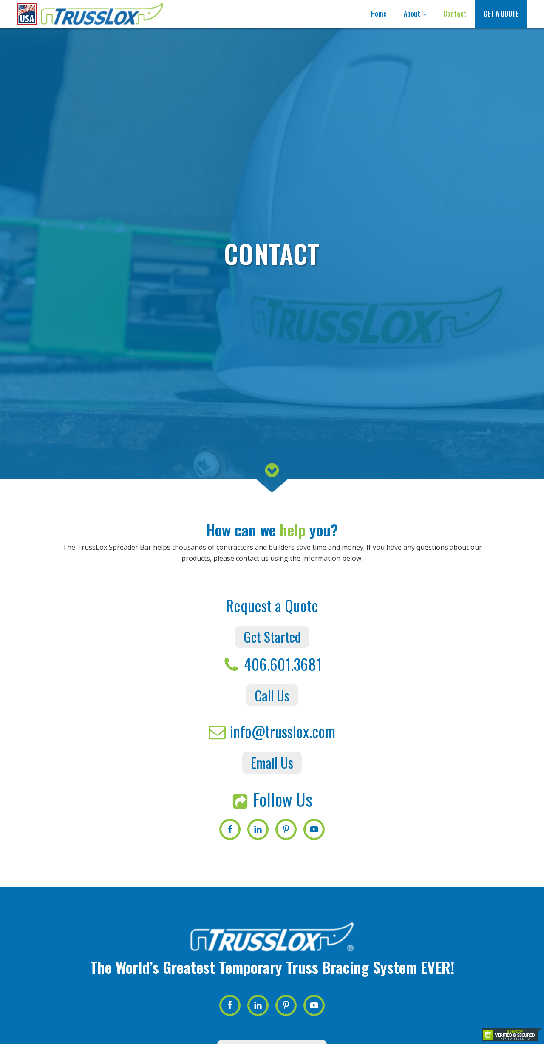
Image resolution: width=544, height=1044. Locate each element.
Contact (455, 14)
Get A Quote (501, 14)
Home (379, 14)
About (412, 14)
